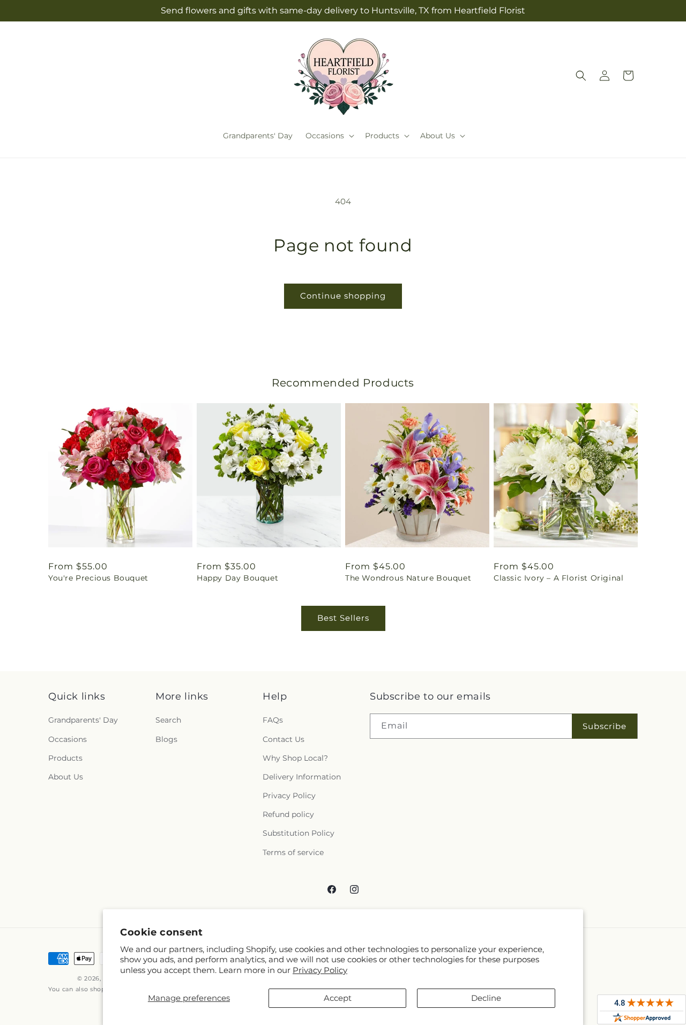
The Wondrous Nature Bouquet (408, 578)
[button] (329, 135)
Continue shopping (343, 296)
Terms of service (293, 852)
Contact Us (283, 739)
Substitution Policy (298, 833)
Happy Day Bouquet (237, 578)
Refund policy (288, 814)
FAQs (273, 720)
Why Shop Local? (295, 758)
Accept (338, 998)
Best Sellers (343, 618)
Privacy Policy (320, 970)
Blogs (166, 739)
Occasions (67, 739)
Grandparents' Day (83, 720)
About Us (65, 777)
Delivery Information (302, 777)
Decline (486, 998)
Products (65, 758)
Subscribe (605, 726)
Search (168, 720)
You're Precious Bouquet (98, 578)
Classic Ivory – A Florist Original (558, 578)
